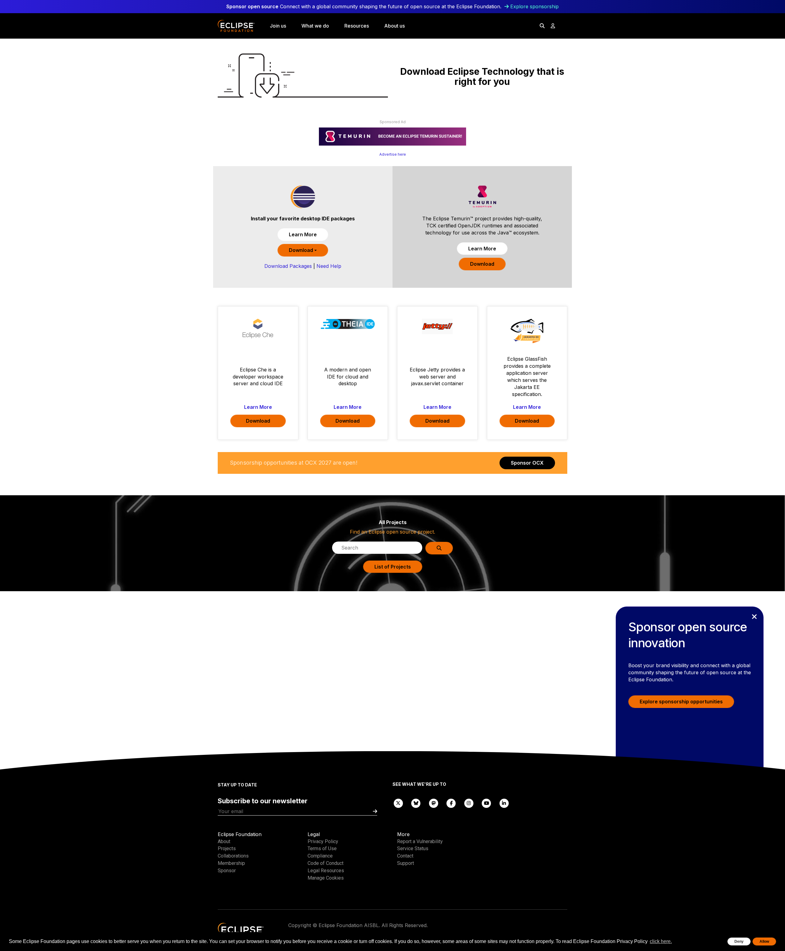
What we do (315, 26)
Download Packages (288, 266)
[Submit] (375, 811)
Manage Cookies (326, 878)
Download (301, 250)
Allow (764, 941)
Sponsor (227, 870)
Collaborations (233, 856)
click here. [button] (661, 941)
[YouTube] (486, 803)
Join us (278, 26)
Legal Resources (326, 870)
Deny (739, 941)
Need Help (328, 266)
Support (405, 863)
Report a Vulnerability (420, 841)
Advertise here (392, 154)
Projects (227, 848)
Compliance (320, 856)
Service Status (412, 848)
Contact (405, 856)
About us (394, 26)
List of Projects (392, 567)
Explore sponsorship (534, 6)
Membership (231, 863)
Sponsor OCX (527, 463)
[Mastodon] (433, 803)
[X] (398, 803)
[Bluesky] (416, 803)
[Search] (542, 26)
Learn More (303, 234)
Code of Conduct (325, 863)
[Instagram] (469, 803)
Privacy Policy (323, 841)
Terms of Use (322, 848)
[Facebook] (451, 803)
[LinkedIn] (504, 803)
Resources (356, 26)
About (224, 841)
